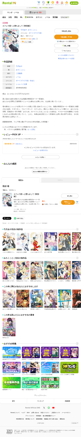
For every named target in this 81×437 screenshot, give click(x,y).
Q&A (28, 412)
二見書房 (19, 73)
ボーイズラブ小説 (35, 33)
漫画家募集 (39, 419)
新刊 (13, 401)
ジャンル (64, 17)
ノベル (18, 77)
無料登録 (75, 3)
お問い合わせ (35, 412)
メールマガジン (66, 412)
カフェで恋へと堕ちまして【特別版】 (26, 195)
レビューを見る (39, 157)
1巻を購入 (66, 37)
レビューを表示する (40, 150)
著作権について (30, 419)
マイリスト (67, 51)
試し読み (69, 196)
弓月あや (24, 30)
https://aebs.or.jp (18, 433)
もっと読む (31, 129)
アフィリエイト (30, 416)
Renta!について (15, 412)
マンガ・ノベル (13, 12)
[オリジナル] (29, 17)
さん (19, 144)
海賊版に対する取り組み (51, 419)
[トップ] (7, 3)
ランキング (40, 401)
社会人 (32, 80)
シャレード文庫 (21, 84)
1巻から (5, 190)
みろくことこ (32, 30)
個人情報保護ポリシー (49, 416)
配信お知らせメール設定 (66, 58)
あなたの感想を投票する (40, 171)
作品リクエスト (45, 412)
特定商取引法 (20, 419)
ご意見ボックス (55, 412)
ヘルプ (23, 412)
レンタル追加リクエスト (66, 55)
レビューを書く (28, 42)
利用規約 (38, 416)
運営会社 (62, 419)
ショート (36, 12)
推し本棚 (67, 46)
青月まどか (6, 337)
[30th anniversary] (14, 3)
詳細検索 (67, 401)
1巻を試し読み (66, 31)
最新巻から (12, 190)
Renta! (4, 223)
